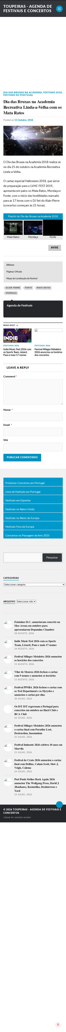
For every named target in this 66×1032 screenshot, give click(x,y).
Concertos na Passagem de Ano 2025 (27, 536)
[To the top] (59, 804)
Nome (8, 410)
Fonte (28, 288)
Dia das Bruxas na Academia (22, 93)
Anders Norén (23, 817)
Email (7, 425)
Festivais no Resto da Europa (22, 518)
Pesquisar (52, 557)
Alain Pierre (13, 288)
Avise (54, 248)
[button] (33, 265)
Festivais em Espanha (17, 501)
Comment (10, 376)
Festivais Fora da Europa (19, 527)
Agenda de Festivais (19, 305)
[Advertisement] (33, 52)
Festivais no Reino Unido (20, 509)
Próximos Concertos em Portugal (25, 483)
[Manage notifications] (58, 1024)
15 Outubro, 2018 (23, 120)
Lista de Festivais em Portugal (22, 492)
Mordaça (11, 293)
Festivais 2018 (52, 93)
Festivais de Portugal (18, 95)
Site (5, 440)
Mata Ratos (43, 288)
